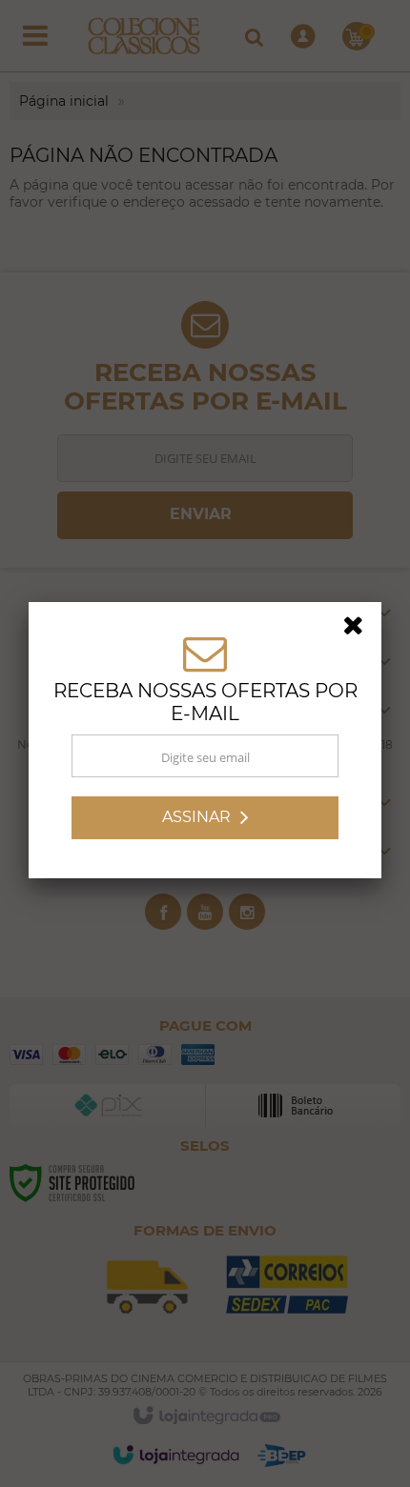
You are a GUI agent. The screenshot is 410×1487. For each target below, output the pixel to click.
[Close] (359, 631)
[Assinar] (205, 820)
